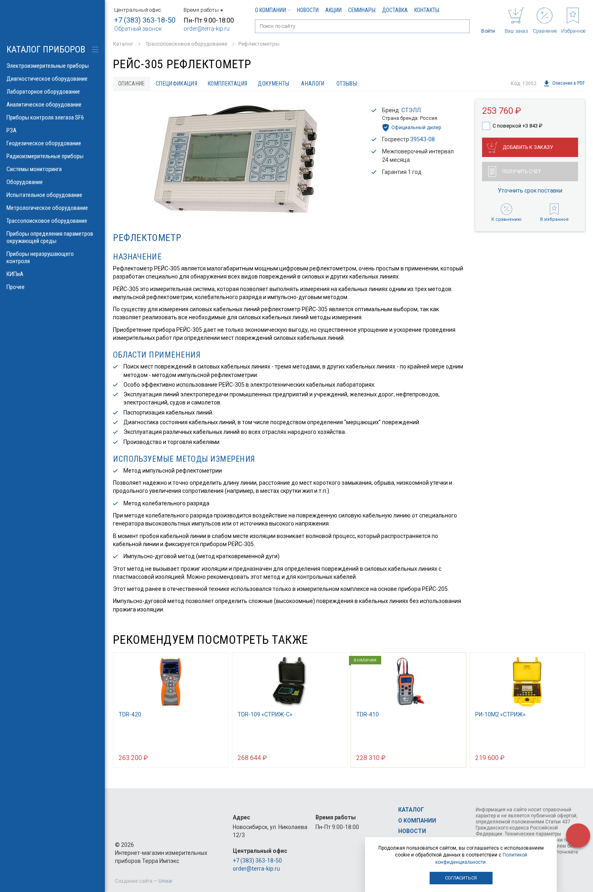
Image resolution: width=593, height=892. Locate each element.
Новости (308, 10)
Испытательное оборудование (44, 195)
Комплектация (227, 83)
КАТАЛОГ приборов (45, 49)
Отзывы (346, 83)
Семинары (362, 10)
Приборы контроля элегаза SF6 (45, 117)
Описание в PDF (568, 83)
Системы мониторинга (34, 169)
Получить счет (521, 171)
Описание (131, 83)
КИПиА (14, 274)
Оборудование (24, 182)
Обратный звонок (138, 28)
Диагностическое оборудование (47, 78)
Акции (333, 10)
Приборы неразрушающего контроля (40, 257)
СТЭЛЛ (411, 110)
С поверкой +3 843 (518, 126)
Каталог (411, 809)
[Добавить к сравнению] (203, 757)
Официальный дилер (416, 127)
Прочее (15, 287)
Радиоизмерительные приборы (45, 156)
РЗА (11, 130)
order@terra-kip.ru (207, 28)
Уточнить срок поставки (530, 190)
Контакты (426, 10)
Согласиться (461, 878)
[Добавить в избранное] (218, 757)
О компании (270, 10)
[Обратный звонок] (578, 835)
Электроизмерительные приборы (47, 65)
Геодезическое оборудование (43, 143)
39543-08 (422, 139)
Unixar (166, 881)
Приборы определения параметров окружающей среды (49, 237)
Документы (273, 83)
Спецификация (176, 83)
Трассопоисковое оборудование (46, 220)
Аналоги (312, 83)
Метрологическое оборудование (47, 207)
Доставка (395, 10)
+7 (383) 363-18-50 (144, 20)
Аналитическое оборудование (43, 104)
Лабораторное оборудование (43, 91)
